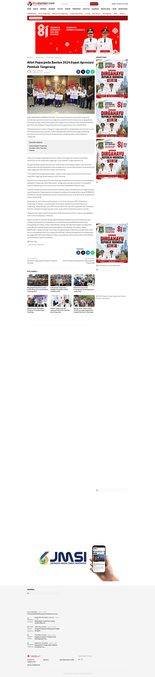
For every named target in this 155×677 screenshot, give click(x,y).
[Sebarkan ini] (78, 72)
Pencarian (94, 4)
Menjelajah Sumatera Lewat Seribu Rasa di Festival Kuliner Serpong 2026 (37, 289)
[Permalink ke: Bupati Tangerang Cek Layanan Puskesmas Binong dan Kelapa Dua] (60, 301)
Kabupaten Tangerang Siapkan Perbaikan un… (46, 646)
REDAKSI (46, 660)
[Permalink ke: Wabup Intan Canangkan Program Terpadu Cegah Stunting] (37, 301)
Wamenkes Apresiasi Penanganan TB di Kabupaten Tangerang (84, 289)
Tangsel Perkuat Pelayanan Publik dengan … (47, 630)
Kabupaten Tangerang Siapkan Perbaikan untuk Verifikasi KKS (59, 289)
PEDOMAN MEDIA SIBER (67, 660)
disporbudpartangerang (36, 245)
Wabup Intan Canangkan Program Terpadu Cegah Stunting (35, 310)
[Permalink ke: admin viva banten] (29, 71)
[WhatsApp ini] (92, 72)
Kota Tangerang (32, 612)
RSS (82, 659)
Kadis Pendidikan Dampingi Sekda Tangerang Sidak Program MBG (79, 261)
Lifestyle (51, 617)
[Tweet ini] (83, 72)
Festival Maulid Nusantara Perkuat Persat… (43, 614)
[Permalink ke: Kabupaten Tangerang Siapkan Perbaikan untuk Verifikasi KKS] (60, 280)
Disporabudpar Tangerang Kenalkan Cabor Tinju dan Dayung (38, 148)
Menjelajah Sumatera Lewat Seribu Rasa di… (45, 622)
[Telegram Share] (88, 72)
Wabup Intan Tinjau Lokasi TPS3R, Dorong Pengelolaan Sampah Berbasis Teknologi (83, 310)
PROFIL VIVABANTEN (33, 665)
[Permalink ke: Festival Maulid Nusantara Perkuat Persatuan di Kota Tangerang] (43, 601)
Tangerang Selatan (40, 627)
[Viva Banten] (43, 4)
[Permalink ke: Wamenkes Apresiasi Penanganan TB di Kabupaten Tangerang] (84, 280)
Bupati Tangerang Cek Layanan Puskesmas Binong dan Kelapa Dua (59, 310)
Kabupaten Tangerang (41, 617)
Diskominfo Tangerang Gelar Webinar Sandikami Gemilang (42, 261)
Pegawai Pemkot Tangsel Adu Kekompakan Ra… (45, 638)
